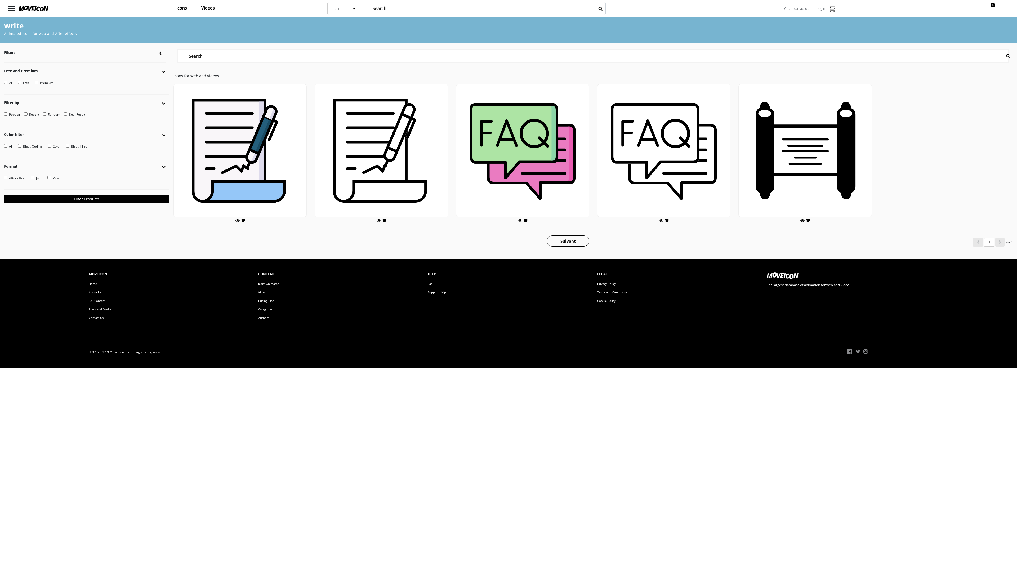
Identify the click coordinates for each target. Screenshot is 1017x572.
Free (26, 83)
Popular (14, 114)
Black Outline (32, 146)
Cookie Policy (606, 301)
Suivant (568, 241)
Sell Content (97, 301)
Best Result (77, 114)
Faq (430, 284)
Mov (55, 178)
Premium (46, 83)
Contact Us (96, 318)
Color (57, 146)
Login (821, 8)
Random (54, 114)
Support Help (437, 292)
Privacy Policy (606, 284)
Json (39, 178)
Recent (34, 114)
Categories (265, 309)
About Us (95, 292)
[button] (166, 71)
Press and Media (100, 309)
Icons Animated (268, 284)
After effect (17, 178)
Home (93, 284)
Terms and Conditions (612, 292)
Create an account (798, 8)
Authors (263, 318)
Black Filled (79, 146)
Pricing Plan (266, 301)
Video (262, 292)
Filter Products (87, 199)
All (11, 83)
